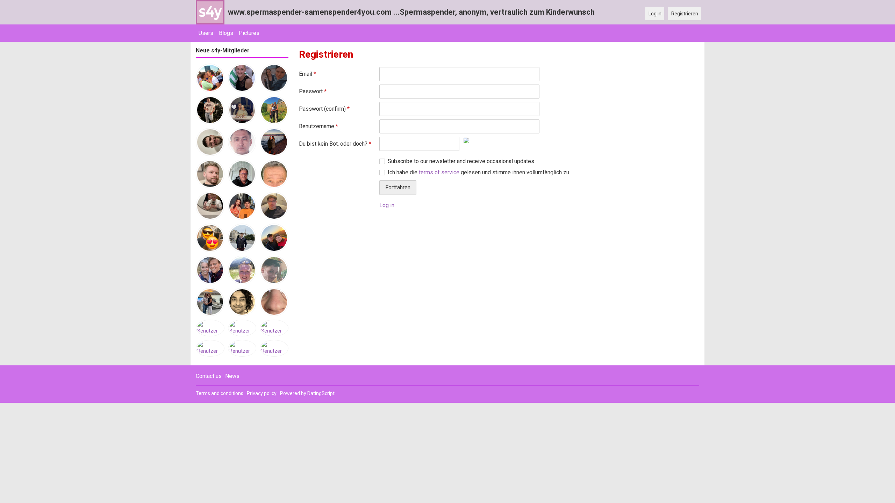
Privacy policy (262, 393)
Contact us (209, 376)
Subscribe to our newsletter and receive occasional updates (461, 161)
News (232, 376)
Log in (386, 205)
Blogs (226, 33)
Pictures (249, 33)
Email (307, 74)
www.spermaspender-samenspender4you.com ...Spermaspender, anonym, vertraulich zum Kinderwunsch (411, 12)
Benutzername (318, 126)
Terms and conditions (219, 393)
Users (206, 33)
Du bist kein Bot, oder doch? (335, 143)
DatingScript (321, 393)
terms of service (439, 172)
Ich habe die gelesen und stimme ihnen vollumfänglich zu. (479, 172)
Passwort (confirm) (324, 108)
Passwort (313, 91)
